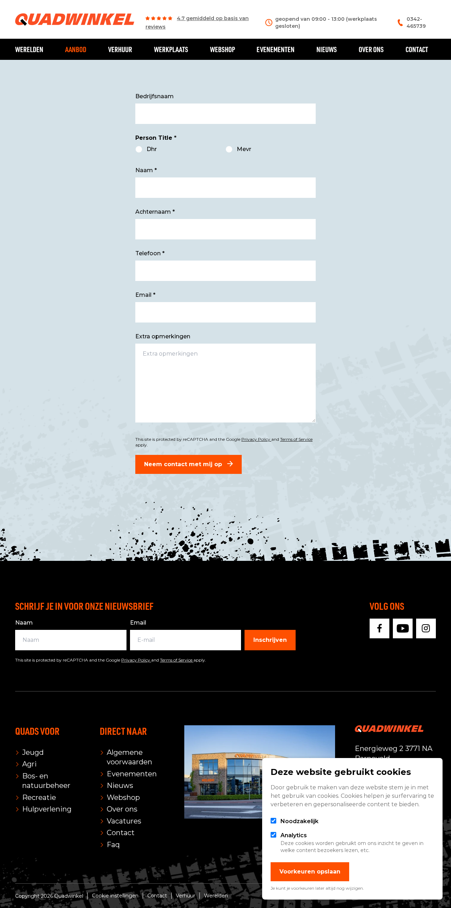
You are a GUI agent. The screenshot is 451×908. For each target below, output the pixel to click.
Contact (417, 49)
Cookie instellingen (115, 896)
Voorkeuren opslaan (309, 871)
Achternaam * (155, 211)
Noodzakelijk (299, 821)
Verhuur (120, 49)
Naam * (146, 170)
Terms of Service (296, 439)
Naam (24, 622)
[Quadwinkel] (74, 19)
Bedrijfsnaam (154, 96)
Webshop (222, 49)
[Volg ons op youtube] (403, 628)
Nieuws (326, 49)
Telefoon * (150, 253)
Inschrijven (270, 640)
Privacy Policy (256, 439)
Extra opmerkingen (162, 336)
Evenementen (276, 49)
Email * (145, 295)
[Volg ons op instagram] (426, 628)
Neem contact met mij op (184, 464)
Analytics (293, 835)
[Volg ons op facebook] (379, 628)
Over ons (371, 49)
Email (138, 622)
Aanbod (75, 49)
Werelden (29, 49)
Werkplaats (171, 49)
